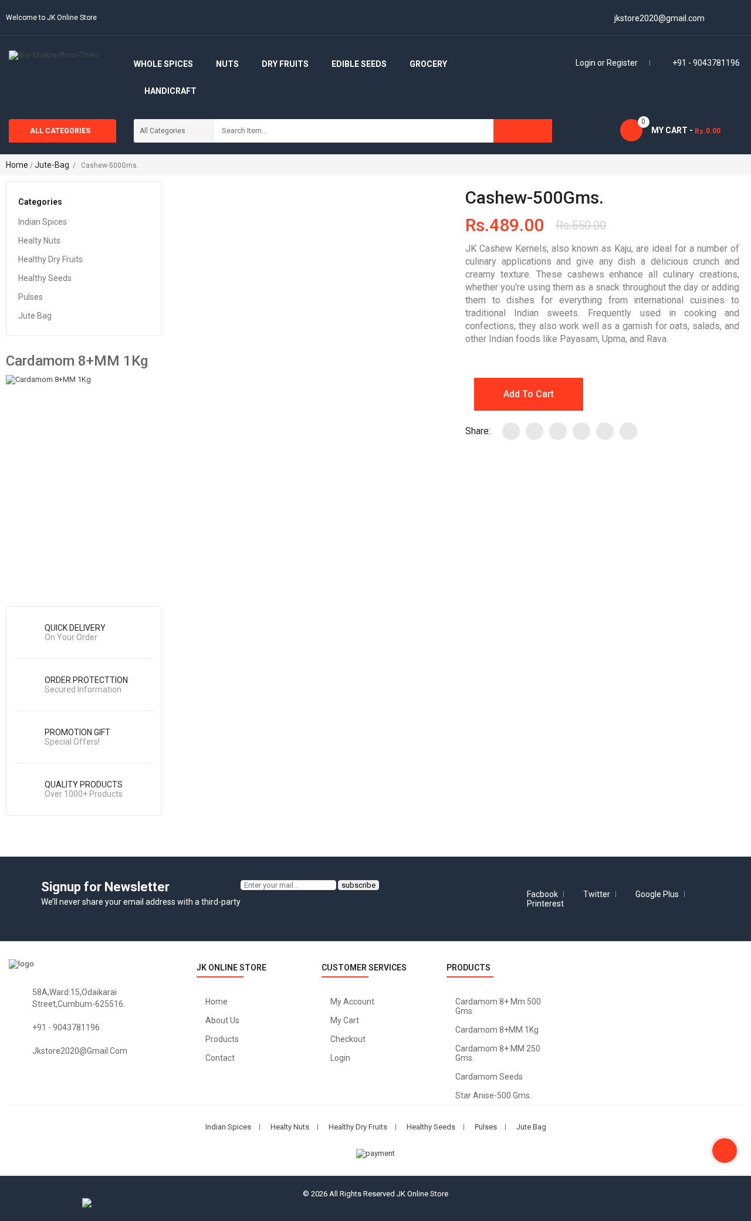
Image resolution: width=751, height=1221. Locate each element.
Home (17, 165)
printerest (545, 903)
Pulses (30, 297)
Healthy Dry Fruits (50, 259)
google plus (657, 894)
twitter (596, 894)
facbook (542, 894)
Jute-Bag (52, 165)
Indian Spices (42, 221)
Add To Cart (528, 394)
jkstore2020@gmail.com (79, 1051)
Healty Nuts (39, 240)
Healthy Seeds (45, 278)
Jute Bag (35, 315)
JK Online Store (422, 1193)
